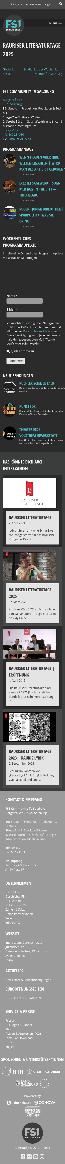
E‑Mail (12, 309)
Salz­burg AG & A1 (19, 139)
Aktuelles (14, 971)
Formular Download (19, 1038)
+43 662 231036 (34, 4)
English (48, 4)
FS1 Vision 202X (15, 905)
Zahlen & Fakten (16, 910)
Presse (10, 1021)
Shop (8, 1029)
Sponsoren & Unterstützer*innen (32, 1059)
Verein (9, 918)
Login (9, 960)
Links (8, 1042)
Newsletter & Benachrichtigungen (28, 980)
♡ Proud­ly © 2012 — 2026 (32, 1148)
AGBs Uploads (15, 956)
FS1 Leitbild (13, 901)
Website (12, 933)
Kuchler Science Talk (36, 383)
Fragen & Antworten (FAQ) (23, 1034)
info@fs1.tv (17, 4)
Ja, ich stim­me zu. (22, 351)
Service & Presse (20, 1011)
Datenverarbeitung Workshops (26, 951)
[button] (53, 23)
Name (12, 296)
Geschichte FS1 (15, 896)
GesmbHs (12, 892)
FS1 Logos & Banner (18, 1025)
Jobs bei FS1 (13, 923)
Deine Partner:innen (19, 914)
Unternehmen (18, 883)
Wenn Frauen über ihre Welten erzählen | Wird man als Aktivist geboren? (42, 163)
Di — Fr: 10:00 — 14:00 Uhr (23, 998)
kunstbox (27, 406)
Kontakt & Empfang (23, 799)
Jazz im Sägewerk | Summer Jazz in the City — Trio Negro (39, 189)
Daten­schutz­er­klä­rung (38, 331)
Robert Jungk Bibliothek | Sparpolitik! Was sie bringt (41, 215)
